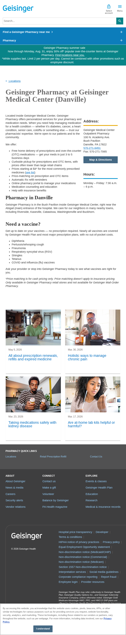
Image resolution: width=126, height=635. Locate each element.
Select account (109, 12)
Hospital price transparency (75, 532)
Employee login (68, 581)
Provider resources (92, 581)
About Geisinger (15, 481)
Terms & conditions (70, 537)
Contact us (49, 481)
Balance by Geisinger (55, 500)
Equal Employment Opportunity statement (84, 547)
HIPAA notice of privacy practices (79, 542)
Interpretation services (72, 571)
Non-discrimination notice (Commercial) (83, 557)
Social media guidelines (103, 571)
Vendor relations (16, 506)
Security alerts (14, 500)
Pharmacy (9, 40)
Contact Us (96, 456)
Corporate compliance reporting (78, 576)
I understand (43, 628)
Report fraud (108, 576)
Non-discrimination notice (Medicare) (81, 561)
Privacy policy (111, 542)
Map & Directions (100, 159)
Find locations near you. (70, 55)
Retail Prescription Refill (53, 456)
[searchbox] (59, 21)
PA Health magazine (54, 506)
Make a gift (49, 487)
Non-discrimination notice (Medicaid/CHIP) (85, 552)
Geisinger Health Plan (99, 487)
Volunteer (48, 494)
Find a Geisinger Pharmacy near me (26, 32)
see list (30, 172)
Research (91, 500)
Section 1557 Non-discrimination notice (83, 567)
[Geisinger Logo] (18, 8)
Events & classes (96, 481)
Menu (120, 11)
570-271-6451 (92, 148)
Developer (102, 532)
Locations (14, 81)
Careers (10, 494)
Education (92, 494)
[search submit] (119, 21)
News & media (14, 487)
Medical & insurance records (103, 506)
